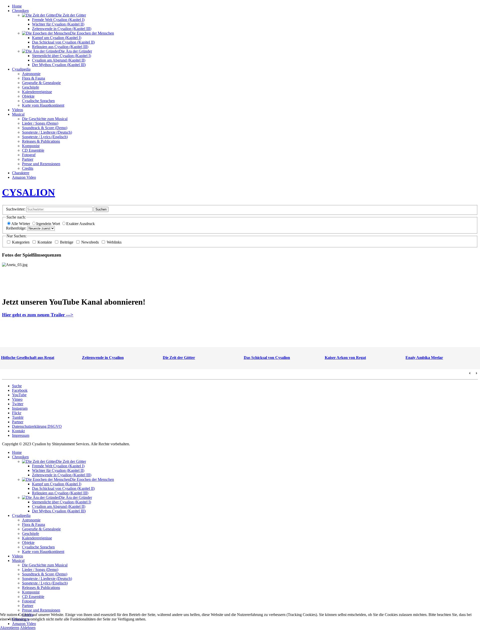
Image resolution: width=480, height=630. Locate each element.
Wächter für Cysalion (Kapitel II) (58, 24)
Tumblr (18, 417)
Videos (17, 110)
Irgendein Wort (48, 224)
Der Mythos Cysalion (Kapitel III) (59, 65)
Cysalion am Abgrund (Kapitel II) (58, 60)
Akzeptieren (9, 627)
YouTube (19, 395)
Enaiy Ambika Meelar (424, 357)
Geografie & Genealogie (41, 83)
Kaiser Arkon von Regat (345, 357)
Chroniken (20, 11)
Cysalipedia (21, 69)
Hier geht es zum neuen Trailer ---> (37, 314)
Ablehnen (28, 627)
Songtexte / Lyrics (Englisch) (45, 137)
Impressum (20, 435)
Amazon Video (24, 177)
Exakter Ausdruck (80, 224)
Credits (27, 168)
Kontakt (18, 431)
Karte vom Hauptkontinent (43, 105)
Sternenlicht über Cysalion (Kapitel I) (61, 56)
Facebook (20, 390)
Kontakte (45, 242)
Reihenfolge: (16, 228)
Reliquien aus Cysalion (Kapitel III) (60, 47)
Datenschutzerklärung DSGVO (37, 426)
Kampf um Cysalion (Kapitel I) (56, 38)
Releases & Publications (41, 141)
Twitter (17, 404)
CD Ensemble (33, 150)
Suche (17, 386)
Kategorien (21, 242)
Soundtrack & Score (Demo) (44, 128)
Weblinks (114, 242)
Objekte (28, 96)
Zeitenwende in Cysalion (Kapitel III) (61, 29)
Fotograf (29, 155)
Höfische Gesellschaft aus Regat (27, 357)
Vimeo (17, 399)
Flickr (16, 413)
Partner (27, 159)
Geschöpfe (30, 87)
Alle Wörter (21, 224)
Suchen (101, 209)
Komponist (31, 146)
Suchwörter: (15, 209)
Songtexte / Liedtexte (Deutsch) (47, 132)
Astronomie (31, 74)
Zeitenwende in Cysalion (103, 357)
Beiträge (67, 242)
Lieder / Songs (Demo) (40, 123)
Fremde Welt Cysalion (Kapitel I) (58, 20)
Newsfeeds (90, 242)
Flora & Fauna (33, 78)
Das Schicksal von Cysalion (267, 357)
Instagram (20, 408)
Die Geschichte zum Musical (45, 119)
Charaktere (20, 173)
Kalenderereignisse (37, 92)
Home (17, 6)
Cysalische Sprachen (38, 101)
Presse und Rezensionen (41, 164)
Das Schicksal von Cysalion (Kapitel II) (63, 42)
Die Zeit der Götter (179, 357)
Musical (18, 114)
